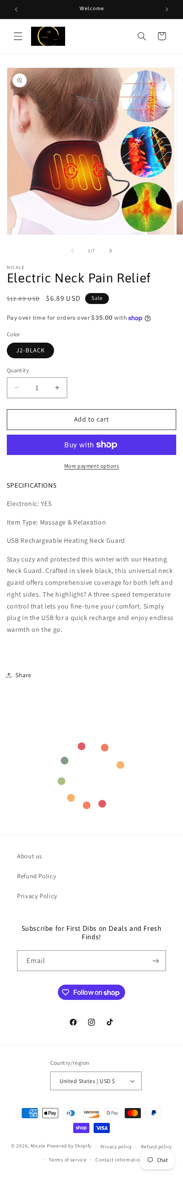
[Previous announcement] (16, 9)
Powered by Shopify (69, 1146)
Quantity (18, 370)
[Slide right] (110, 250)
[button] (18, 36)
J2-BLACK (30, 350)
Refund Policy (36, 876)
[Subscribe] (156, 960)
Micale (38, 1146)
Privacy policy (116, 1146)
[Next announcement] (166, 9)
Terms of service (68, 1159)
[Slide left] (72, 250)
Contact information (119, 1159)
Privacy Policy (37, 896)
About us (29, 856)
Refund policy (156, 1146)
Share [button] (23, 675)
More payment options (91, 465)
